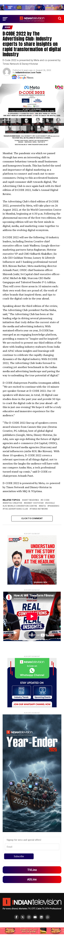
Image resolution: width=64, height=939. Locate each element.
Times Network (39, 509)
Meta (43, 506)
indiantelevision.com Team (28, 72)
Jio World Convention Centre (20, 506)
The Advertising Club (16, 509)
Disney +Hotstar (34, 503)
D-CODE (45, 500)
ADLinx (32, 879)
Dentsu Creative (13, 503)
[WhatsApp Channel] (47, 917)
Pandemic (54, 506)
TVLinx (32, 870)
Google (50, 503)
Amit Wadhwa (31, 500)
